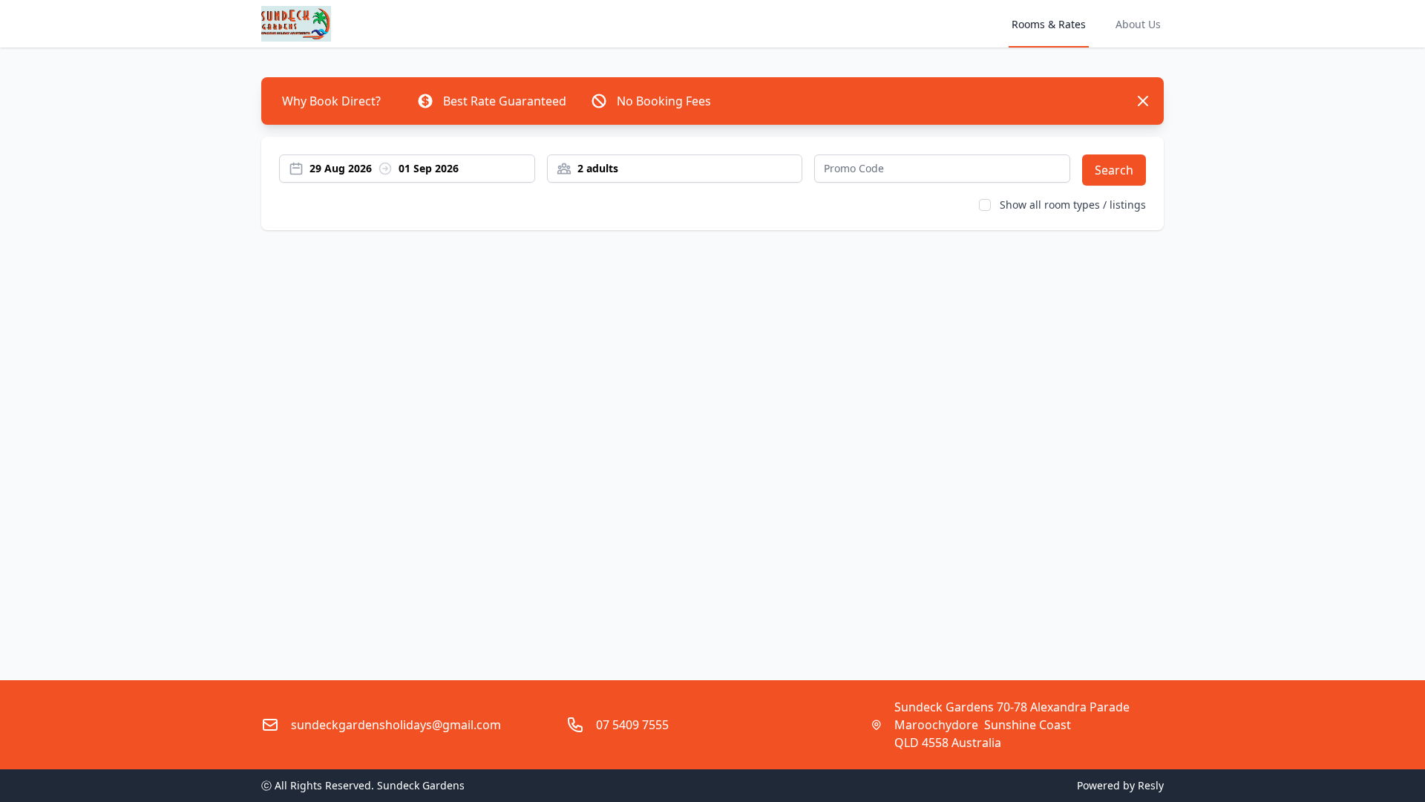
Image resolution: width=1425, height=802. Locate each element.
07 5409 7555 (632, 725)
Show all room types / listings (1073, 205)
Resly (1151, 785)
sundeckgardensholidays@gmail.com (396, 725)
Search (1114, 170)
